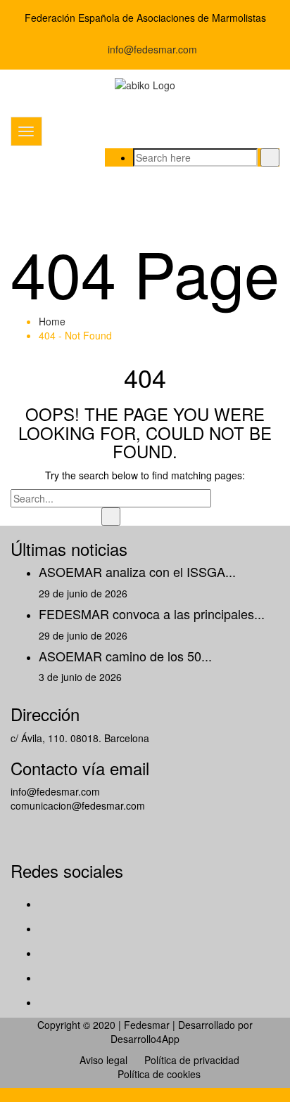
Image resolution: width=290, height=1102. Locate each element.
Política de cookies (159, 1074)
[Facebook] (48, 904)
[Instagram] (48, 978)
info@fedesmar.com (151, 49)
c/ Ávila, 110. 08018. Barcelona (80, 738)
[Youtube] (48, 953)
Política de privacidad (191, 1060)
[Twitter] (48, 928)
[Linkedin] (48, 1002)
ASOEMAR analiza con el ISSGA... (137, 571)
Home (52, 321)
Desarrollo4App (145, 1039)
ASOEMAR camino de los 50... (125, 656)
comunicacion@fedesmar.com (78, 805)
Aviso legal (103, 1060)
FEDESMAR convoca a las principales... (152, 613)
